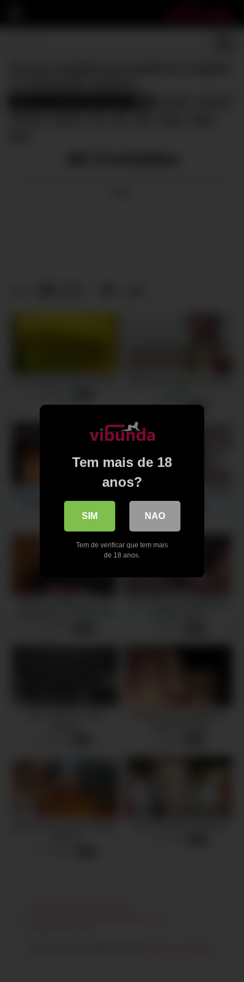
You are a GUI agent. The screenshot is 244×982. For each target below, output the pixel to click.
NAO (155, 516)
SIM (90, 516)
